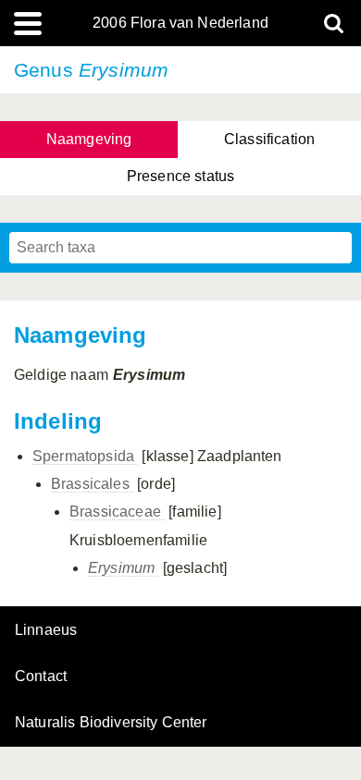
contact (41, 676)
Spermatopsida (85, 456)
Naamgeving (89, 139)
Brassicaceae (117, 511)
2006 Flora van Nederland (180, 23)
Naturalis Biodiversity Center (111, 722)
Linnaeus (46, 630)
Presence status (180, 176)
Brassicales (92, 484)
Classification (269, 139)
